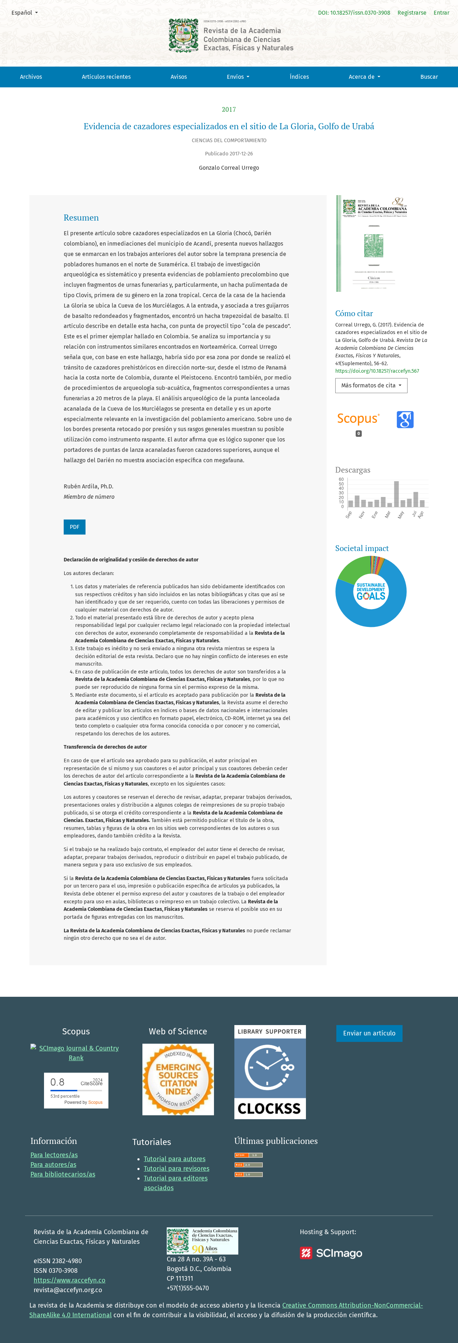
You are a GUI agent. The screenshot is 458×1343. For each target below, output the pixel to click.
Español (27, 12)
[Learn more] (368, 725)
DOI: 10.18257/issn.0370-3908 (354, 12)
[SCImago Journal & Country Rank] (76, 1053)
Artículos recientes (106, 76)
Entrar (441, 12)
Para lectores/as (54, 1155)
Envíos (236, 76)
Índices (299, 76)
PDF (74, 526)
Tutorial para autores (174, 1159)
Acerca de (362, 76)
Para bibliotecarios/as (62, 1174)
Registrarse (412, 12)
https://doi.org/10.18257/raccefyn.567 (377, 371)
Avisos (179, 76)
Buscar (429, 76)
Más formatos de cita (369, 385)
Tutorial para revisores (176, 1169)
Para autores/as (53, 1165)
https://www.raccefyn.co (70, 1280)
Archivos (31, 76)
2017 (229, 109)
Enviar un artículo (369, 1033)
